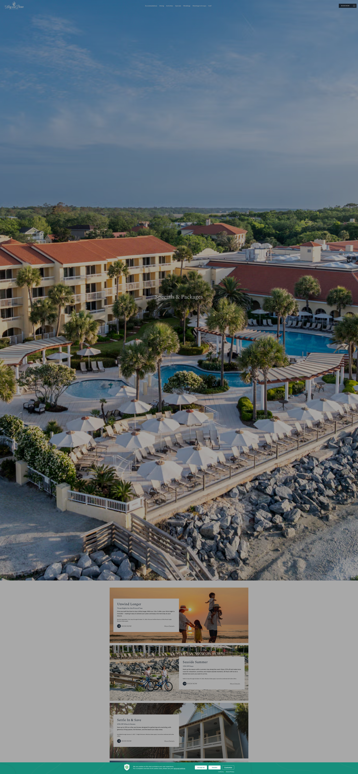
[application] (179, 768)
